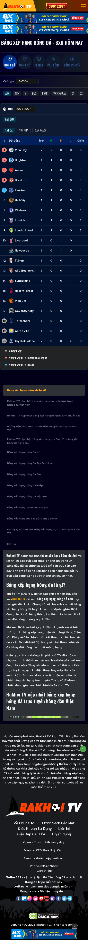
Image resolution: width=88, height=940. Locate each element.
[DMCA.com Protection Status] (44, 915)
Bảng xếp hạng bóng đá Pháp (25, 485)
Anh (7, 93)
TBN (17, 93)
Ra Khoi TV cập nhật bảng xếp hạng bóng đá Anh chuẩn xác (43, 415)
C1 (73, 93)
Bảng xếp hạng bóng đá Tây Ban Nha (29, 463)
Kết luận (12, 544)
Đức (34, 93)
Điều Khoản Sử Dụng (35, 828)
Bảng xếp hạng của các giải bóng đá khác (32, 518)
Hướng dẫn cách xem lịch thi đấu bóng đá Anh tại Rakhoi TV (42, 428)
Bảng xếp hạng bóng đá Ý (22, 452)
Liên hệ (64, 828)
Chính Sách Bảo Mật (58, 823)
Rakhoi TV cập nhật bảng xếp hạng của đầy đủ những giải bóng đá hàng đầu (42, 441)
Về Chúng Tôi (24, 823)
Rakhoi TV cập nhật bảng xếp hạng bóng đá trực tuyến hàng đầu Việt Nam (40, 403)
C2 (81, 93)
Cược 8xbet (57, 6)
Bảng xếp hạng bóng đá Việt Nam (27, 496)
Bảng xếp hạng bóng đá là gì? (26, 390)
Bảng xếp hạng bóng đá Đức (24, 474)
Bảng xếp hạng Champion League (27, 507)
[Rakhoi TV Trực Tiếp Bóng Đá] (17, 5)
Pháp (45, 93)
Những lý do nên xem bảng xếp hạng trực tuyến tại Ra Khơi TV (43, 531)
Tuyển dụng (61, 834)
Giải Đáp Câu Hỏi (31, 834)
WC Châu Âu (59, 93)
